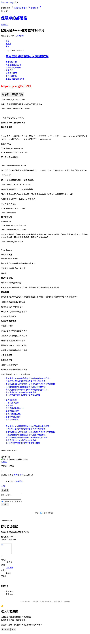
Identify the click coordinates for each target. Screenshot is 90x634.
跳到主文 (4, 25)
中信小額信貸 (11, 76)
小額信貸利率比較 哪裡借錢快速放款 (21, 392)
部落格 (8, 44)
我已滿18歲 (6, 629)
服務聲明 (67, 601)
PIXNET (27, 601)
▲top (3, 486)
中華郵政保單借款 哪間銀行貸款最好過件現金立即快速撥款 (30, 384)
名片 (7, 46)
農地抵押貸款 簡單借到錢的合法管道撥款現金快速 (26, 390)
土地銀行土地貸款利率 (15, 79)
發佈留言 (5, 504)
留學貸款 (9, 406)
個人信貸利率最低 (13, 68)
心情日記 (20, 36)
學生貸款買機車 (12, 411)
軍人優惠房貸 (11, 400)
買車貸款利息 (11, 62)
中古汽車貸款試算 (13, 414)
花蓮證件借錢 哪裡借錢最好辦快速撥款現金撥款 (25, 387)
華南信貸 (9, 70)
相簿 (7, 41)
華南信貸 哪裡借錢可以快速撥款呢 (27, 56)
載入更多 (5, 490)
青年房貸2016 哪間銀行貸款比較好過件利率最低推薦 (27, 378)
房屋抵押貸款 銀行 (13, 65)
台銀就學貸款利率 (13, 417)
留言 (21, 475)
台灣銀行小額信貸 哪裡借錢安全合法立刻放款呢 (25, 381)
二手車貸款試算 (12, 403)
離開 (13, 629)
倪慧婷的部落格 (14, 18)
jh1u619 (4, 462)
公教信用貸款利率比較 (15, 408)
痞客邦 (16, 475)
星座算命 (19, 481)
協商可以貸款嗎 (12, 420)
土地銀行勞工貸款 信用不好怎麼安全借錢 (23, 395)
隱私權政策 (58, 601)
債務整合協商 (11, 73)
